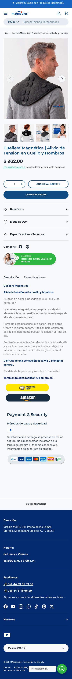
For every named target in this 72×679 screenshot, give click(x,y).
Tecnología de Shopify (33, 662)
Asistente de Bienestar (14, 670)
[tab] (11, 277)
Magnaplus (16, 662)
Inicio (6, 33)
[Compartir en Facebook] (20, 246)
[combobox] (36, 21)
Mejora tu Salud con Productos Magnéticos (40, 2)
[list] (36, 79)
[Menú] (5, 13)
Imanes (6, 667)
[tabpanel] (36, 343)
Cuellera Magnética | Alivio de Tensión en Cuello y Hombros (40, 33)
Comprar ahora (36, 194)
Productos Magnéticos (24, 667)
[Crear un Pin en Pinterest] (27, 246)
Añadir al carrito (48, 184)
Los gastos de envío (14, 167)
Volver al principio (36, 503)
